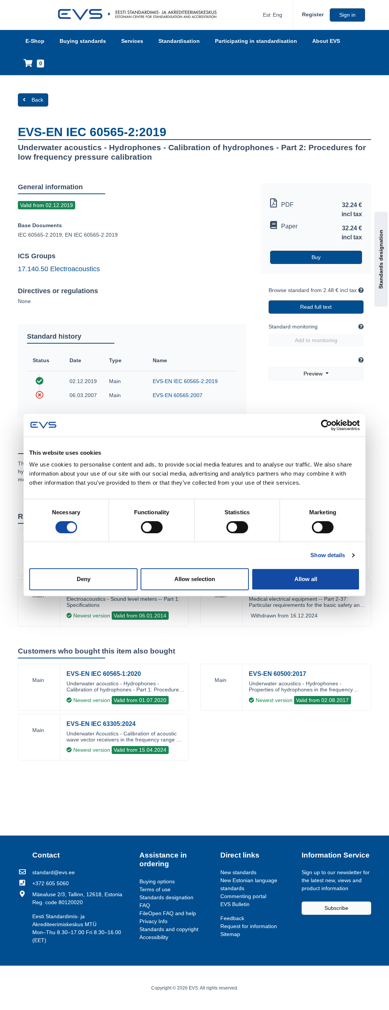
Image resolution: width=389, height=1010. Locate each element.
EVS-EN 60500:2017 (277, 674)
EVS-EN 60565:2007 (177, 395)
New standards (238, 872)
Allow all (305, 579)
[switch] (152, 527)
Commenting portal (243, 896)
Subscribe (336, 908)
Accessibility (153, 937)
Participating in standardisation (256, 41)
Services (132, 41)
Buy (316, 257)
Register (313, 14)
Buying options (157, 881)
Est (266, 15)
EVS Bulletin (235, 904)
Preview (314, 374)
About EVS (326, 41)
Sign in (347, 15)
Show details (327, 555)
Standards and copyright (168, 929)
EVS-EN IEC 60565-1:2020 (103, 674)
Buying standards (83, 41)
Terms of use (155, 889)
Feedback (232, 918)
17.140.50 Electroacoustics (59, 269)
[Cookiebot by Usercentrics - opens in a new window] (326, 425)
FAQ (144, 905)
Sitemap (230, 934)
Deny (83, 579)
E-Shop (34, 41)
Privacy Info (153, 921)
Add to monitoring (316, 340)
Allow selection (194, 579)
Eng (277, 15)
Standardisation (179, 41)
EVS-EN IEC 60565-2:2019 (185, 381)
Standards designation (381, 259)
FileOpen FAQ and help (167, 913)
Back (37, 100)
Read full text (316, 307)
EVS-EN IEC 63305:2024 (101, 724)
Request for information (248, 926)
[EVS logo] (140, 15)
